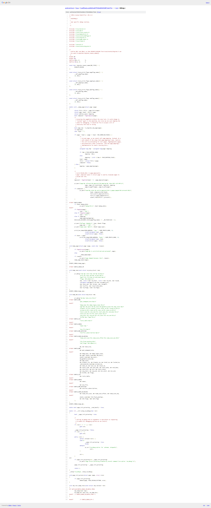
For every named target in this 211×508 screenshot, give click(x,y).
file (99, 12)
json (208, 505)
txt (204, 505)
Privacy (14, 505)
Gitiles (10, 505)
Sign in (207, 2)
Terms (19, 505)
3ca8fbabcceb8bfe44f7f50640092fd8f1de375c (96, 8)
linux (77, 8)
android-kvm (69, 8)
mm (116, 8)
